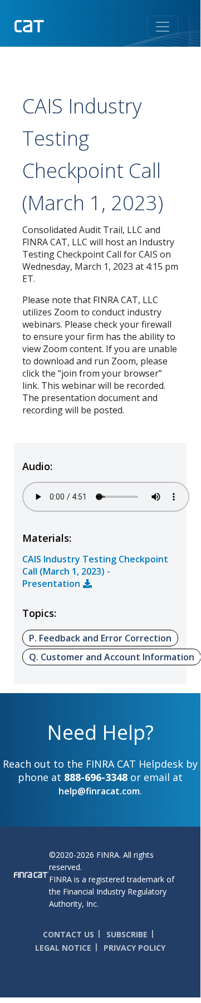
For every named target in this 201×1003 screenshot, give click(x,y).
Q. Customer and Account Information (111, 657)
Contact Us (68, 934)
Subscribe (127, 934)
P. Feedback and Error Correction (100, 638)
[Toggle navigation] (162, 27)
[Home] (52, 24)
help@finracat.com (99, 791)
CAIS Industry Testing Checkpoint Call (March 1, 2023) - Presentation (95, 571)
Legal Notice (63, 947)
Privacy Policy (134, 947)
